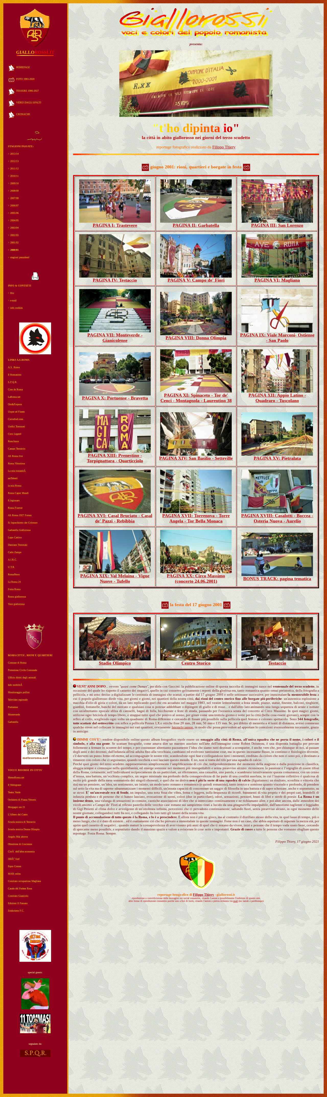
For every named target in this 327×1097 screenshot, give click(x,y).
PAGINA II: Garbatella (196, 225)
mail (235, 901)
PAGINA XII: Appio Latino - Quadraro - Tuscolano (277, 398)
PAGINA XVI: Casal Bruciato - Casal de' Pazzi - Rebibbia (115, 518)
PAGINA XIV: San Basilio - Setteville (196, 458)
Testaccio (277, 663)
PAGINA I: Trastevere (115, 225)
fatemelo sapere (182, 727)
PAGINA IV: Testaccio (115, 280)
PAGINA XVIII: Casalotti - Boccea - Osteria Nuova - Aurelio (277, 518)
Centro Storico (196, 663)
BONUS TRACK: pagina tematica (277, 578)
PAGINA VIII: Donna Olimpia (196, 337)
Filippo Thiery (224, 147)
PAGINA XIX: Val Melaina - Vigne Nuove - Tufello (114, 578)
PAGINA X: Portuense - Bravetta (115, 398)
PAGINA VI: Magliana (277, 280)
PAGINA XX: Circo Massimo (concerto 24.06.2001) (196, 578)
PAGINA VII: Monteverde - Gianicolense (115, 337)
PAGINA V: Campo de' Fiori (196, 280)
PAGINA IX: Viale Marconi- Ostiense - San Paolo (277, 337)
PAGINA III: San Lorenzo (277, 225)
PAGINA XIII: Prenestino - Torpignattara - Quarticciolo (115, 458)
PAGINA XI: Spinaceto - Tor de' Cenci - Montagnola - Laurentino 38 (196, 398)
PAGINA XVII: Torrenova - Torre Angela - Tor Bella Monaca (196, 518)
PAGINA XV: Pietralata (277, 458)
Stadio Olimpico (115, 663)
